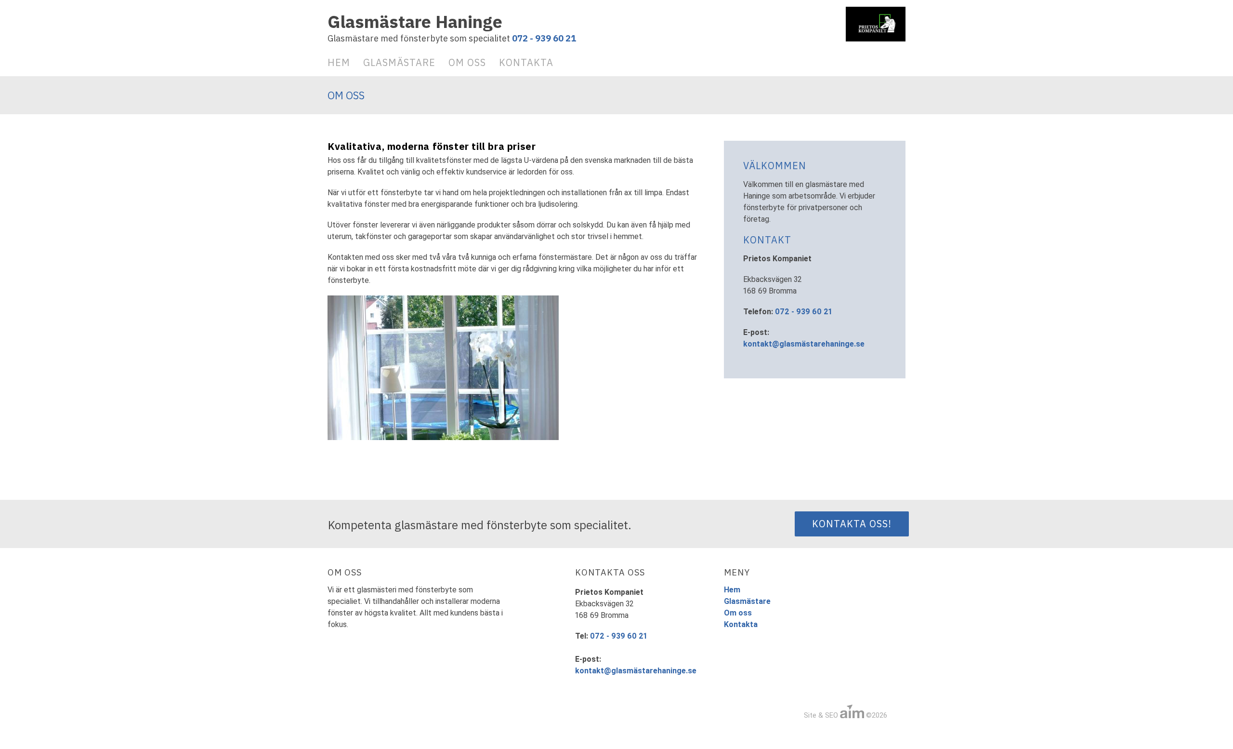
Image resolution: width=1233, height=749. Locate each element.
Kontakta (526, 62)
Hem (339, 62)
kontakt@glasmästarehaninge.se (804, 343)
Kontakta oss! (852, 523)
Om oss (467, 62)
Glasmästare (399, 62)
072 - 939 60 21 (544, 38)
